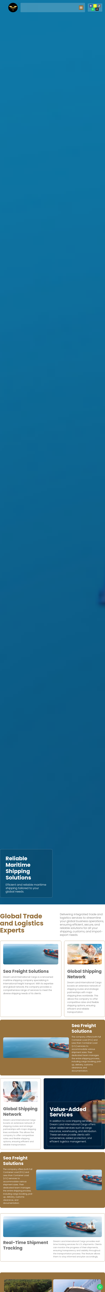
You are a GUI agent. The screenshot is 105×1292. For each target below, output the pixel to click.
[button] (81, 7)
